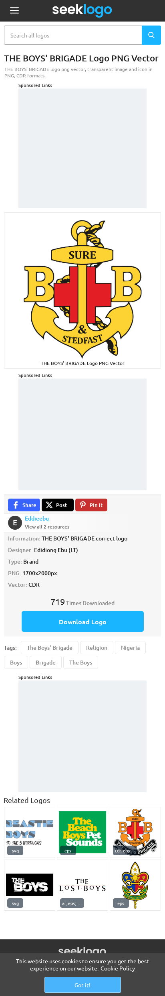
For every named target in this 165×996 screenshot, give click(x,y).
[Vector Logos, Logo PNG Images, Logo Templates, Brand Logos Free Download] (82, 11)
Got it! (82, 984)
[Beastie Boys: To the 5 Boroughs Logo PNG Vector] (29, 832)
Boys (16, 662)
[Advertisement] (82, 138)
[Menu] (14, 11)
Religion (96, 647)
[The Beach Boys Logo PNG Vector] (82, 832)
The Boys (80, 662)
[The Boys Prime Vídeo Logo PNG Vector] (29, 885)
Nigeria (130, 647)
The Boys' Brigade (49, 647)
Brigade (46, 662)
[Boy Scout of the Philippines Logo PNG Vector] (135, 885)
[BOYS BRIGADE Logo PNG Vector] (135, 832)
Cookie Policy (118, 968)
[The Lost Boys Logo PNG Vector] (82, 885)
